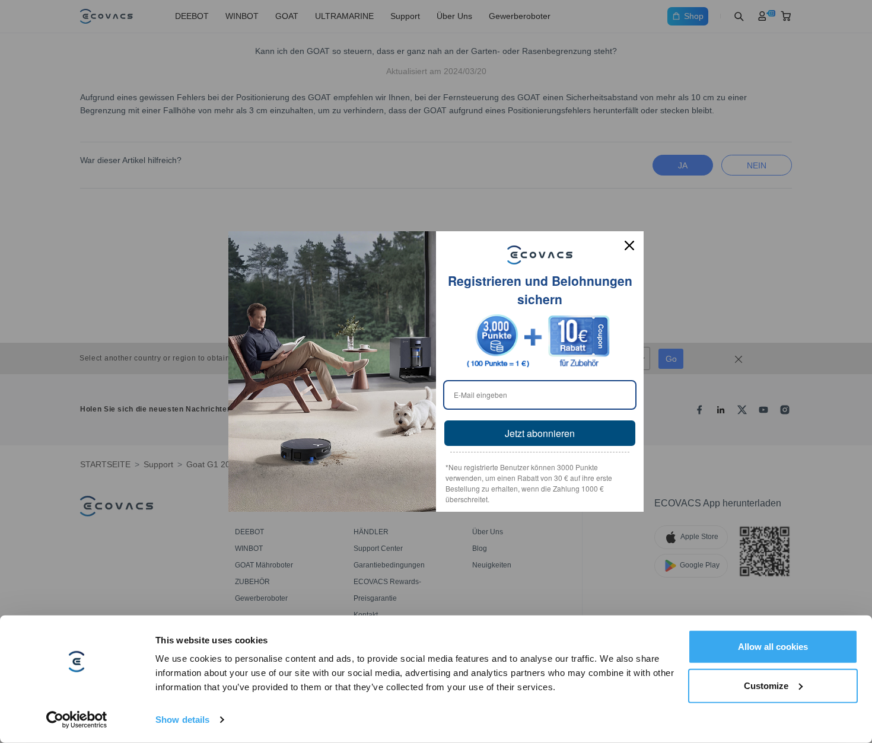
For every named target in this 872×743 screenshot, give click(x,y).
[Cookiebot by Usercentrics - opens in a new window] (77, 720)
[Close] (629, 245)
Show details (182, 720)
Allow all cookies (773, 647)
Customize (766, 685)
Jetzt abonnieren (540, 433)
